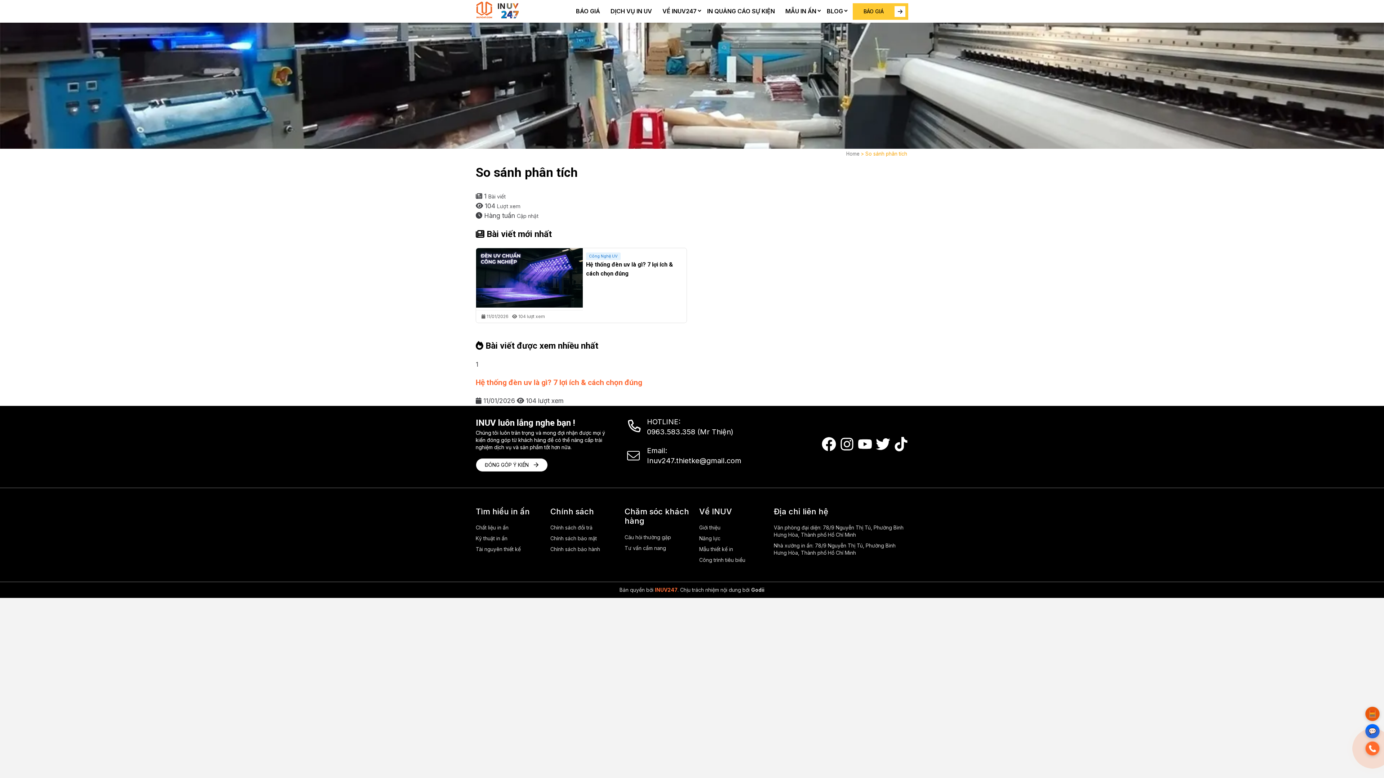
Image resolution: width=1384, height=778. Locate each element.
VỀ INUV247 (679, 11)
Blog (835, 11)
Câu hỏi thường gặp (648, 537)
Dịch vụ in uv (631, 11)
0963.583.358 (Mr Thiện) (690, 432)
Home (853, 154)
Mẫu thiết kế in (716, 549)
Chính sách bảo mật (573, 538)
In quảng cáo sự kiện (741, 11)
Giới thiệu (709, 527)
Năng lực (709, 538)
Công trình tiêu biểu (722, 560)
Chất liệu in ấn (492, 527)
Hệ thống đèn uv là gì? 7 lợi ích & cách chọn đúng (559, 382)
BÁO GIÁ (874, 11)
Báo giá (588, 11)
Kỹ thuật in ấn (491, 538)
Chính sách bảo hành (575, 549)
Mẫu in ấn (800, 11)
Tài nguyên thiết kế (498, 549)
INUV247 (666, 590)
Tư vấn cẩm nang (645, 548)
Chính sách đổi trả (571, 527)
